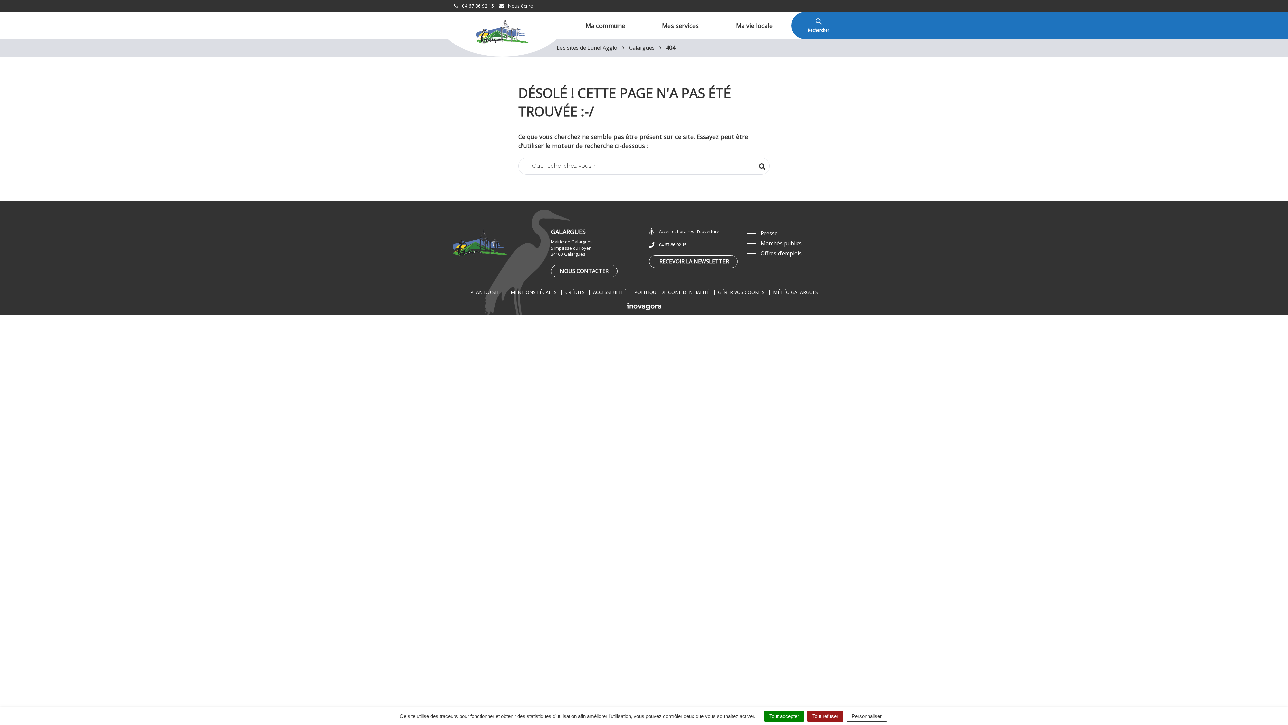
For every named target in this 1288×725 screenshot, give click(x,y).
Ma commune (605, 25)
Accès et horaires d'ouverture (689, 231)
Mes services (680, 25)
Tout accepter (784, 716)
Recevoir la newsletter (694, 261)
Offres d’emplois (781, 253)
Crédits (575, 292)
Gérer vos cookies (741, 292)
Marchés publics (781, 243)
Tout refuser (825, 716)
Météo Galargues (795, 292)
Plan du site (486, 292)
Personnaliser (867, 716)
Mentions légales (534, 292)
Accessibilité (609, 292)
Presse (769, 233)
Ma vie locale (754, 25)
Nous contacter (584, 271)
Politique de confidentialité (672, 292)
